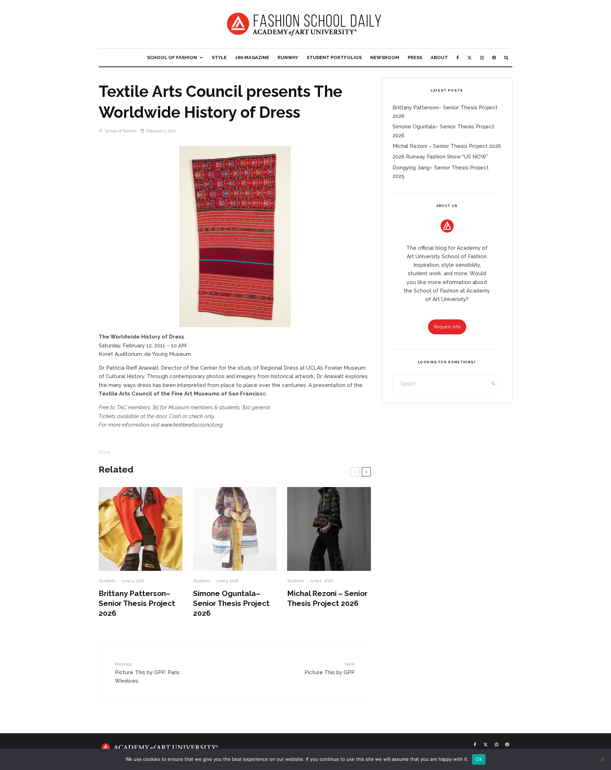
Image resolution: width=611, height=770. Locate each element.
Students (107, 581)
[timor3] (235, 236)
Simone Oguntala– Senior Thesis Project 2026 (231, 603)
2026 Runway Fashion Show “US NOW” (440, 157)
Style (219, 57)
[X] (469, 57)
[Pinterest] (494, 57)
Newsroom (384, 57)
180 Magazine (252, 57)
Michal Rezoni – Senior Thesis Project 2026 (327, 598)
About (439, 57)
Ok (479, 759)
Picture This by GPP (329, 668)
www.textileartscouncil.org (192, 425)
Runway (288, 57)
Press (415, 57)
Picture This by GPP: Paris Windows (147, 673)
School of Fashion (172, 57)
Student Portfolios (334, 57)
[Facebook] (457, 57)
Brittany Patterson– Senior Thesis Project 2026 (137, 603)
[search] (493, 383)
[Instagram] (482, 57)
